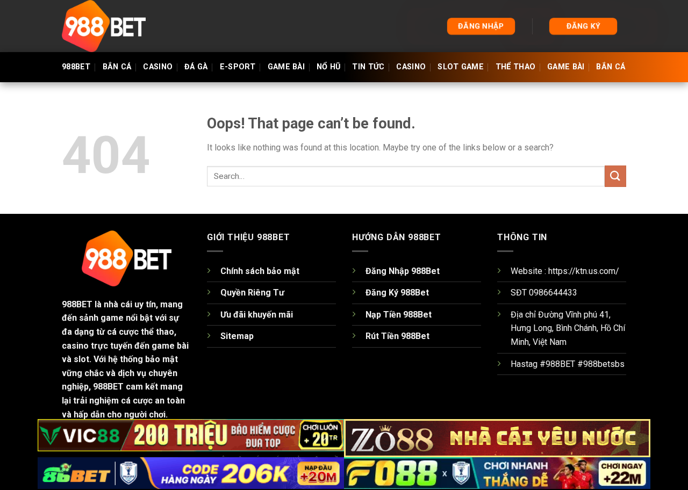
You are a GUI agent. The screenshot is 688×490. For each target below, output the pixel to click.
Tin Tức (368, 66)
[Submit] (615, 175)
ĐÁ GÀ (195, 66)
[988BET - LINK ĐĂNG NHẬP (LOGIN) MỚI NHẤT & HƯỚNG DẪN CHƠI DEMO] (115, 26)
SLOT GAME (461, 66)
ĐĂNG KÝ (583, 26)
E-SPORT (238, 66)
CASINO (158, 66)
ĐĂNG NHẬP (481, 26)
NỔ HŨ (328, 66)
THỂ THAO (515, 66)
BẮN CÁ (117, 66)
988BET (76, 66)
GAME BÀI (286, 66)
